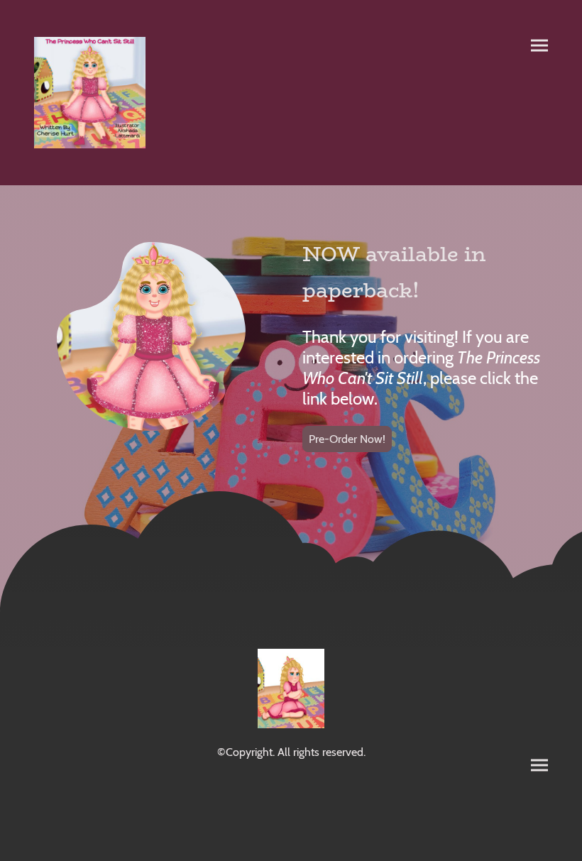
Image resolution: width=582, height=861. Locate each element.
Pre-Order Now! (347, 439)
